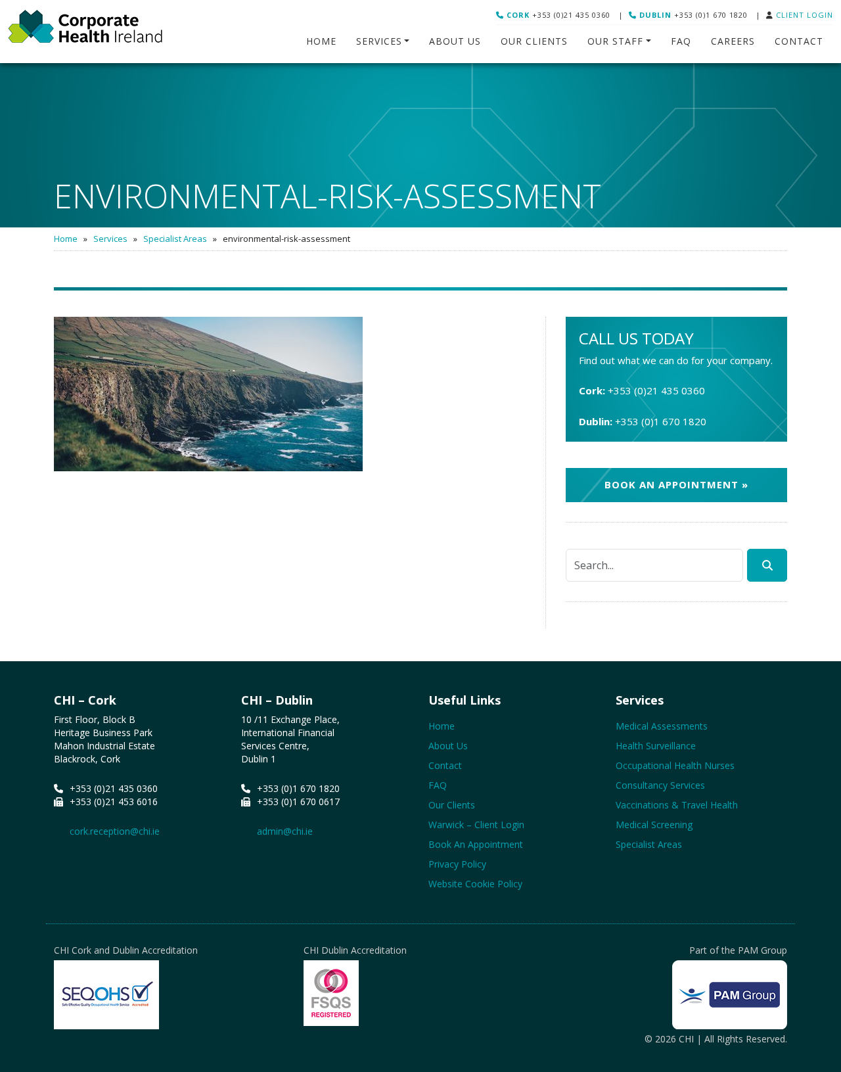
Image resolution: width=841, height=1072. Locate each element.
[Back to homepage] (85, 31)
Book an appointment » (676, 484)
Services (379, 41)
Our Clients (534, 41)
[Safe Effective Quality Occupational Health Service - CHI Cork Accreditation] (106, 1001)
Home (321, 41)
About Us (455, 41)
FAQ (681, 41)
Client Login (804, 15)
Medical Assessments (662, 726)
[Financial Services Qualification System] (331, 993)
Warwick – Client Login (476, 824)
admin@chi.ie (285, 831)
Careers (733, 41)
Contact (799, 41)
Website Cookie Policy (475, 883)
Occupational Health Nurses (675, 765)
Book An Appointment (475, 844)
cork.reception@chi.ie (115, 831)
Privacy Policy (457, 864)
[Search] (767, 565)
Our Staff (615, 41)
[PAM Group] (729, 994)
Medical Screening (654, 824)
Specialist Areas (175, 239)
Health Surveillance (656, 745)
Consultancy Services (660, 785)
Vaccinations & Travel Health (677, 805)
